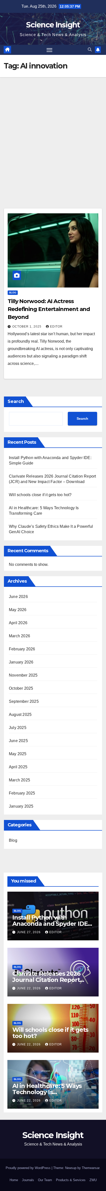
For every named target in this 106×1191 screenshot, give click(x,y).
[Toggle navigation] (49, 49)
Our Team (45, 1180)
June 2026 (18, 597)
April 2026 (18, 623)
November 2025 (23, 675)
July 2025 (17, 728)
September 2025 (24, 701)
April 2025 (18, 767)
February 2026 (22, 649)
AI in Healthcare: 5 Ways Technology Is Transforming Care (47, 1092)
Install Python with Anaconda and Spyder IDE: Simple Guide (50, 923)
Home (14, 1180)
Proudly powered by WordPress (29, 1168)
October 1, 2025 (27, 326)
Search (16, 401)
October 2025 (21, 688)
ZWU (93, 1180)
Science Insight (53, 24)
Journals (28, 1180)
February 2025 (22, 793)
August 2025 (20, 714)
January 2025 (21, 806)
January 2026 (21, 662)
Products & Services (71, 1180)
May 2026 (18, 610)
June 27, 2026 (29, 932)
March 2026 (19, 636)
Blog (12, 292)
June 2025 (18, 741)
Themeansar (90, 1168)
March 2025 (19, 780)
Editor (56, 326)
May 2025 (18, 754)
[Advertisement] (53, 133)
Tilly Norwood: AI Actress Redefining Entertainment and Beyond (49, 309)
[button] (90, 49)
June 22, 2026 (29, 988)
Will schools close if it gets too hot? (40, 495)
